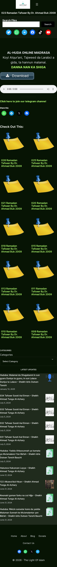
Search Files (9, 20)
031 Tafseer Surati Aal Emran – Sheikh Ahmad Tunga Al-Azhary (19, 439)
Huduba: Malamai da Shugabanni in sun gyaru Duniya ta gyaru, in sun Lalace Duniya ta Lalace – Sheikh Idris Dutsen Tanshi (20, 380)
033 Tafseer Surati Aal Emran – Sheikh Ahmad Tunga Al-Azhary (19, 411)
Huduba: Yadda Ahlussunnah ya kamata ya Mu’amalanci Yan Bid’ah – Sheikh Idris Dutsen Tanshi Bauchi (20, 454)
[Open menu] (37, 4)
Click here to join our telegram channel (23, 101)
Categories (6, 354)
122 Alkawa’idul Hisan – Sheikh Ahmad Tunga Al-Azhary (19, 483)
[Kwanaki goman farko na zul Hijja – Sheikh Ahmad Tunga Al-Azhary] (49, 498)
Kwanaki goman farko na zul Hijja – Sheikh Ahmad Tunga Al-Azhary (21, 497)
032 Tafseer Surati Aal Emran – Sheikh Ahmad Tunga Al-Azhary (19, 425)
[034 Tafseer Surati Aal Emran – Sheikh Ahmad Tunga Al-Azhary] (49, 398)
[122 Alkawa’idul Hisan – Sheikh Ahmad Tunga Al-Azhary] (49, 485)
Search (47, 24)
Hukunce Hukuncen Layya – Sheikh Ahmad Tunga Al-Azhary (17, 470)
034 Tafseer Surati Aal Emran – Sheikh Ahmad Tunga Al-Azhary (19, 397)
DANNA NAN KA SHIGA (28, 67)
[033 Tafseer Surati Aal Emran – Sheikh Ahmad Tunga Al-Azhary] (49, 412)
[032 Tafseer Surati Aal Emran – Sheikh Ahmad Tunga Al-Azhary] (49, 426)
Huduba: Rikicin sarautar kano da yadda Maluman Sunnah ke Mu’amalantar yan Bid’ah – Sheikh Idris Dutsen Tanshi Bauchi (21, 512)
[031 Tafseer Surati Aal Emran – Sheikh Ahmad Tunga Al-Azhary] (49, 440)
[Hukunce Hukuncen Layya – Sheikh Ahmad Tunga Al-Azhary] (49, 471)
